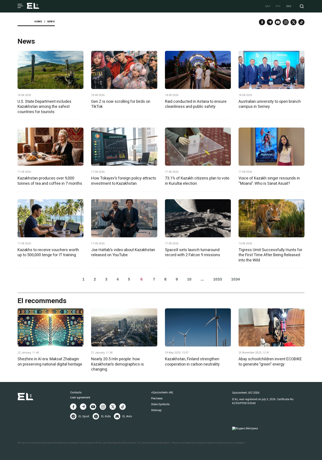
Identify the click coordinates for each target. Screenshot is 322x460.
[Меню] (20, 6)
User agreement (80, 397)
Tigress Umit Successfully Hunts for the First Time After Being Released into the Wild (270, 254)
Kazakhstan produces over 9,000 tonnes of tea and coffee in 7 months (50, 180)
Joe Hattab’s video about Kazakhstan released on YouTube (123, 252)
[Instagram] (286, 22)
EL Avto (127, 416)
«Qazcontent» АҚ (162, 392)
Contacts (75, 392)
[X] (113, 406)
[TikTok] (301, 22)
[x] (293, 22)
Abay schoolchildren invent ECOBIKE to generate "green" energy (270, 361)
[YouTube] (278, 22)
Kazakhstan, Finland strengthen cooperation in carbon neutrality (192, 361)
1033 (217, 279)
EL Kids (106, 416)
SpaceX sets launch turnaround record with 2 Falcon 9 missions (192, 252)
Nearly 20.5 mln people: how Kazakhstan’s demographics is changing (117, 364)
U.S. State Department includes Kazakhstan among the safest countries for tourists (44, 106)
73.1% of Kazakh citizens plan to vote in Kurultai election (197, 180)
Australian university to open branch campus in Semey (270, 104)
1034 (235, 279)
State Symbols (160, 404)
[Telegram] (270, 22)
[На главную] (33, 6)
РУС (278, 6)
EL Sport (84, 416)
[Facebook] (262, 22)
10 (189, 279)
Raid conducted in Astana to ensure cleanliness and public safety (195, 104)
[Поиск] (301, 6)
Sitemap (156, 410)
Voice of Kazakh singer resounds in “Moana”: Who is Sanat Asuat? (269, 180)
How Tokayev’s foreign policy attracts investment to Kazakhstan (123, 180)
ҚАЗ (267, 6)
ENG (289, 6)
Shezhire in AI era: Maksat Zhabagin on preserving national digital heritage (50, 361)
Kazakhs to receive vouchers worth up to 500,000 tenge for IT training (48, 252)
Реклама (157, 398)
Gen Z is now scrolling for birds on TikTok (120, 104)
